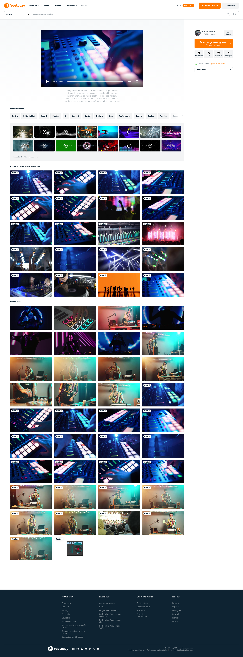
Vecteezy (65, 606)
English (175, 603)
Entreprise (66, 614)
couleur (151, 116)
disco (111, 116)
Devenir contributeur (142, 615)
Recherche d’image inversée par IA (74, 626)
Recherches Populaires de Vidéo (110, 627)
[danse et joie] (119, 285)
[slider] (95, 81)
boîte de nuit (29, 116)
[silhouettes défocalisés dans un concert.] (119, 208)
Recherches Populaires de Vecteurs (110, 615)
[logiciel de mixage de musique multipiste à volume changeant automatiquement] (119, 233)
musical (55, 116)
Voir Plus (171, 146)
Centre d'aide (142, 603)
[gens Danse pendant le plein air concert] (119, 523)
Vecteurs (33, 5)
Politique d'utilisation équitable (181, 650)
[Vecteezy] (14, 5)
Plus (82, 5)
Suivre (228, 34)
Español (175, 606)
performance (124, 116)
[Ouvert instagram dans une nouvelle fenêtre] (78, 649)
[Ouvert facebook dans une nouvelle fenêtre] (73, 649)
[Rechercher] (228, 14)
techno (139, 116)
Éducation (66, 618)
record (44, 116)
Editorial (71, 5)
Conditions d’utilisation (136, 650)
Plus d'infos (201, 70)
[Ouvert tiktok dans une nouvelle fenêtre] (90, 649)
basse (175, 116)
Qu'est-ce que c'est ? (217, 64)
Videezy (65, 610)
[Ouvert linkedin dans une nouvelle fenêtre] (82, 649)
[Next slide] (180, 116)
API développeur (69, 621)
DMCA (101, 606)
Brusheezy (66, 603)
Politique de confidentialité (157, 650)
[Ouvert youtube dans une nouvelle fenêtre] (98, 649)
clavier (88, 116)
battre (15, 116)
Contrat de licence (107, 603)
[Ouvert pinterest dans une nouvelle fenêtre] (86, 649)
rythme (99, 116)
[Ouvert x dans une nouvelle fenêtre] (94, 649)
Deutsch (175, 614)
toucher (163, 116)
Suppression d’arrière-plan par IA (73, 632)
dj (65, 116)
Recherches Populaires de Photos (110, 621)
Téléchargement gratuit (213, 43)
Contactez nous (143, 606)
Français (175, 618)
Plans (179, 5)
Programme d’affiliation (109, 610)
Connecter (230, 5)
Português (176, 610)
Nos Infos (141, 610)
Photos (46, 5)
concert (75, 116)
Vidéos (58, 5)
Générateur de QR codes (72, 637)
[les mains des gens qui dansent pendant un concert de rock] (31, 259)
